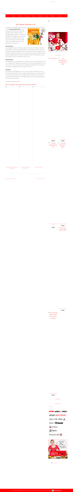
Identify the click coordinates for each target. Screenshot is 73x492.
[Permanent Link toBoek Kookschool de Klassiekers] (25, 86)
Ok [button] (52, 490)
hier (19, 81)
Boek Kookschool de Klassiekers (25, 168)
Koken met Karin (36, 9)
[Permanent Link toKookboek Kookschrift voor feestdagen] (12, 86)
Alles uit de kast (38, 167)
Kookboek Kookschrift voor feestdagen (12, 168)
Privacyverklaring (57, 490)
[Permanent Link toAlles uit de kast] (39, 86)
